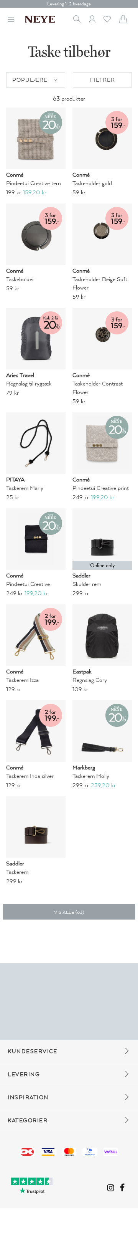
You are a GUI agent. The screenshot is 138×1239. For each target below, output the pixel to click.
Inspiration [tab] (28, 1097)
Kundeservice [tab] (32, 1051)
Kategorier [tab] (28, 1120)
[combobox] (35, 80)
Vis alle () (69, 912)
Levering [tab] (24, 1074)
